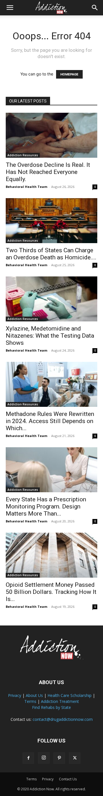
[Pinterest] (59, 758)
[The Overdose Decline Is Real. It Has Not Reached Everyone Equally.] (51, 135)
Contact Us (68, 779)
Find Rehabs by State (51, 707)
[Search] (95, 7)
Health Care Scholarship (69, 695)
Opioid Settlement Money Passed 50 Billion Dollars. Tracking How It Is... (51, 591)
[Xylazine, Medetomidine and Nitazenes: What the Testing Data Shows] (51, 298)
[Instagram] (43, 758)
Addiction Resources (22, 155)
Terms (30, 701)
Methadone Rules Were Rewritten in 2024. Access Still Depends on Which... (50, 421)
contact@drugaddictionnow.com (63, 719)
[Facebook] (28, 758)
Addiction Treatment (60, 701)
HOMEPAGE (69, 74)
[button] (10, 7)
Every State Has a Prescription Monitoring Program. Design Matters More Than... (46, 506)
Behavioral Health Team (26, 186)
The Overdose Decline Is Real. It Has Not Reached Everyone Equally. (48, 171)
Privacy (14, 695)
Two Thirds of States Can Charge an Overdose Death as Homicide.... (51, 254)
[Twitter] (74, 758)
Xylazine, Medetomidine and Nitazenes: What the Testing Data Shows (50, 335)
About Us (34, 695)
